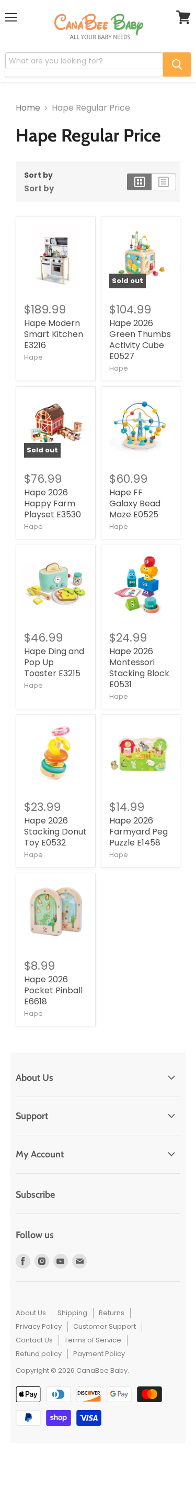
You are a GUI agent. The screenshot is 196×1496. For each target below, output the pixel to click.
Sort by (38, 175)
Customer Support (104, 1326)
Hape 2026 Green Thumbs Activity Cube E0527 (140, 339)
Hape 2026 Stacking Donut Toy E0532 (55, 832)
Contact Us (34, 1340)
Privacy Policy (39, 1326)
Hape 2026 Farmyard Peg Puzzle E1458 (138, 832)
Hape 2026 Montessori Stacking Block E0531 (139, 667)
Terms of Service (92, 1340)
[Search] (177, 64)
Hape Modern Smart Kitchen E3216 (53, 334)
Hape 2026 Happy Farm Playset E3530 (52, 503)
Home (28, 108)
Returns (111, 1313)
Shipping (72, 1313)
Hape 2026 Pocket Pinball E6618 (53, 990)
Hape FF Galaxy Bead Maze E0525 (134, 503)
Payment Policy (99, 1354)
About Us (31, 1313)
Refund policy (39, 1354)
